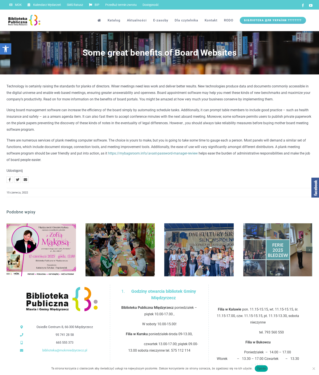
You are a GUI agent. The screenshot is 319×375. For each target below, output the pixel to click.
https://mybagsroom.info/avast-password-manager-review (153, 153)
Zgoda (261, 368)
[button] (5, 49)
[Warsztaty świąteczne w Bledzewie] (120, 249)
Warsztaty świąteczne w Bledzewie (113, 250)
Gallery (48, 250)
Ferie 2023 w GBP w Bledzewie (270, 250)
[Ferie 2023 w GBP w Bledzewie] (278, 249)
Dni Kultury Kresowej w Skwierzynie (192, 250)
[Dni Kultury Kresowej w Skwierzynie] (199, 249)
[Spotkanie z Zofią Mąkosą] (41, 249)
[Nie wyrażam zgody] (313, 368)
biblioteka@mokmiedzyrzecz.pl (64, 350)
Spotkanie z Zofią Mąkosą (34, 250)
